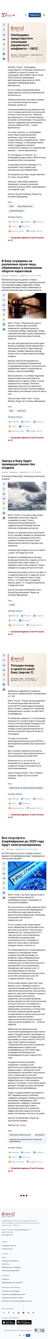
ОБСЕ (11, 206)
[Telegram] (23, 1313)
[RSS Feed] (33, 1313)
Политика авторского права (12, 1298)
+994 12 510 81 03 (7, 1232)
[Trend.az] (8, 15)
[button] (4, 25)
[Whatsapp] (4, 1313)
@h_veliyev (21, 1125)
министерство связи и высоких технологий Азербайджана (25, 1140)
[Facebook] (9, 1313)
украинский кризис (16, 211)
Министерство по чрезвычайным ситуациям (26, 788)
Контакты (5, 1264)
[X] (14, 1313)
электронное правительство (20, 1135)
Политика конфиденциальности (13, 1294)
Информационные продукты (12, 1282)
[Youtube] (19, 1313)
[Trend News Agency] (8, 1214)
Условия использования (11, 1291)
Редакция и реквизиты (10, 1261)
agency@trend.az (7, 1235)
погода (12, 605)
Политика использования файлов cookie (16, 1301)
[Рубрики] (44, 15)
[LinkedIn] (28, 1313)
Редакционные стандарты (11, 1267)
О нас (4, 1257)
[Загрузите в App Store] (8, 1322)
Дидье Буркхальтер (25, 206)
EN (20, 1335)
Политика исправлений (10, 1270)
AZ (24, 1335)
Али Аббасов (39, 1135)
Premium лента (7, 1249)
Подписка (5, 1279)
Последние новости (9, 1245)
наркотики (21, 411)
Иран (11, 411)
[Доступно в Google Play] (24, 1322)
